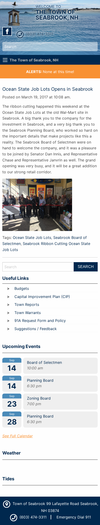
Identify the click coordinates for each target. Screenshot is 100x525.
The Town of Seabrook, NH (34, 60)
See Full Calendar (17, 436)
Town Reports (26, 304)
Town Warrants (27, 312)
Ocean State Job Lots (32, 237)
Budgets (21, 288)
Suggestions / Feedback (35, 328)
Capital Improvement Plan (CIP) (42, 296)
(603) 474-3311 (39, 34)
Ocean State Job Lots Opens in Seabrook (47, 89)
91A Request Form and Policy (40, 320)
